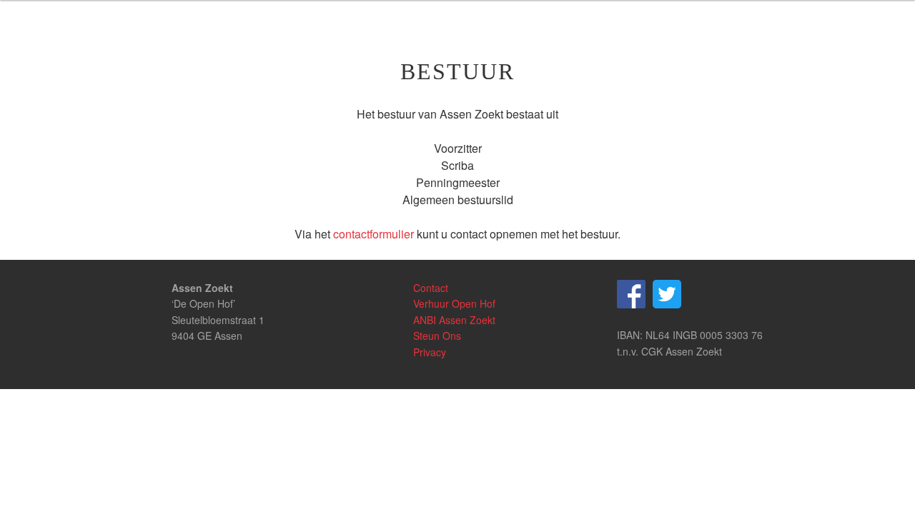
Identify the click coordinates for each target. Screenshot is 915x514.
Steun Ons (437, 335)
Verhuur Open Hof (454, 303)
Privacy (429, 352)
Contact (430, 288)
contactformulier (373, 234)
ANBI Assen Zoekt (454, 320)
